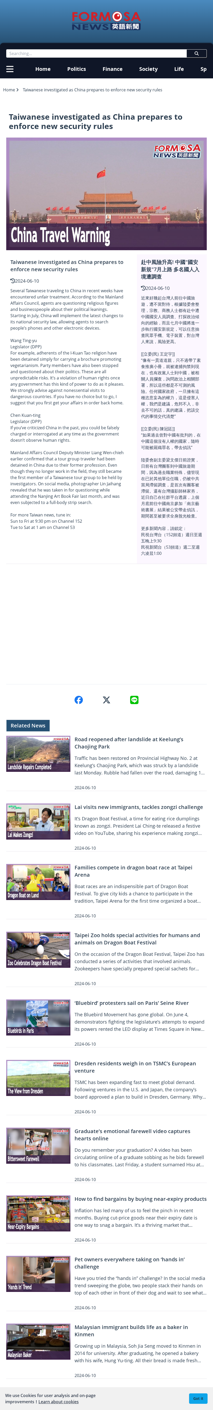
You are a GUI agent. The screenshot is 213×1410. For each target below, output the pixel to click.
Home (43, 68)
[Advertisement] (106, 624)
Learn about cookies (58, 1402)
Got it (198, 1398)
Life (179, 68)
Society (148, 68)
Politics (76, 68)
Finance (113, 68)
